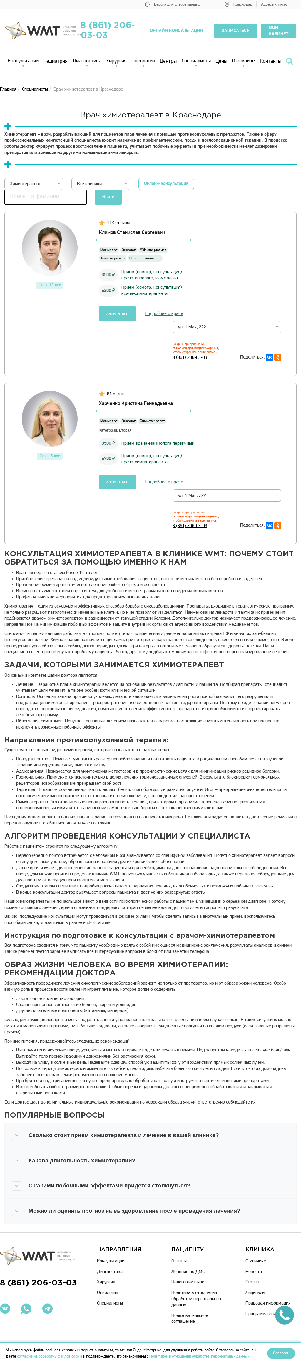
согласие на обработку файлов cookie (49, 1356)
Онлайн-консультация (166, 183)
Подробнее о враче (164, 313)
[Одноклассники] (277, 357)
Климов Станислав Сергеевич (132, 232)
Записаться (117, 313)
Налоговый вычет (188, 1282)
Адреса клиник (274, 4)
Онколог (129, 250)
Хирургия (116, 61)
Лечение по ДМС (188, 1272)
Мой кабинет (278, 30)
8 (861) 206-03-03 (108, 31)
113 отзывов (119, 222)
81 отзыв (116, 394)
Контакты (270, 61)
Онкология (143, 61)
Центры (168, 61)
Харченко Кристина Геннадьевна (136, 403)
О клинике (243, 61)
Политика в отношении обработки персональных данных (196, 1298)
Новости (253, 1272)
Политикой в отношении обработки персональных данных (199, 1356)
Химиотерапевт (112, 258)
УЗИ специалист (153, 250)
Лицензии (255, 1292)
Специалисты (196, 61)
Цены (221, 61)
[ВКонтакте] (269, 357)
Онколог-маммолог (145, 258)
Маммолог (108, 250)
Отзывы (179, 1261)
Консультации (23, 61)
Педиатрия (55, 61)
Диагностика (87, 61)
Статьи (252, 1282)
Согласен (281, 1353)
